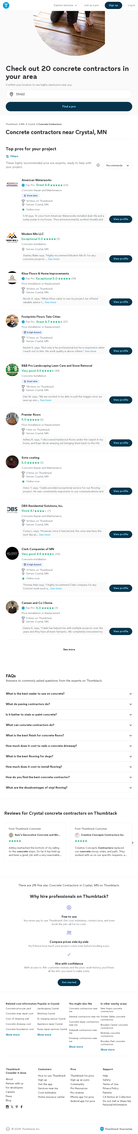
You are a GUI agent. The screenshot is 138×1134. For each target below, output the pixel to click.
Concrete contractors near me (83, 1010)
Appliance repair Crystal (50, 1024)
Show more (13, 1034)
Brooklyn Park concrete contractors (113, 1043)
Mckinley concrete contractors (110, 1034)
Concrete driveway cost (18, 1024)
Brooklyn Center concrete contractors (114, 1026)
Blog (8, 1100)
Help (105, 1075)
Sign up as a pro (79, 1079)
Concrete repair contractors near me (84, 1023)
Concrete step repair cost (19, 1013)
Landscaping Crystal (48, 1008)
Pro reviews (77, 1092)
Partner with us (14, 1083)
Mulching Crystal (46, 1013)
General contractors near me (84, 1016)
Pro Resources (79, 1088)
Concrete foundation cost (20, 1029)
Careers (10, 1092)
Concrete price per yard (18, 1008)
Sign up (42, 1079)
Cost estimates (47, 1092)
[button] (28, 185)
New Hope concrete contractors (111, 1010)
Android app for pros (82, 1101)
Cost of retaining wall (17, 1019)
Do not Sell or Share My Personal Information (117, 1103)
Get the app (45, 1084)
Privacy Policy (110, 1088)
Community (77, 1084)
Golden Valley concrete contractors (113, 1018)
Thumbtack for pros (82, 1075)
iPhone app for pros (82, 1097)
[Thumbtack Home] (6, 5)
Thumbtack (12, 124)
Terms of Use (110, 1084)
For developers (14, 1087)
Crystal (31, 124)
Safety (107, 1079)
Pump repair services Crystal (52, 1029)
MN (22, 124)
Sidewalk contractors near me (83, 1031)
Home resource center (51, 1097)
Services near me (48, 1088)
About (9, 1079)
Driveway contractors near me (83, 1040)
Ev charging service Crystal (51, 1019)
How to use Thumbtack (52, 1075)
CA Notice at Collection (117, 1097)
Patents (107, 1092)
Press (9, 1096)
